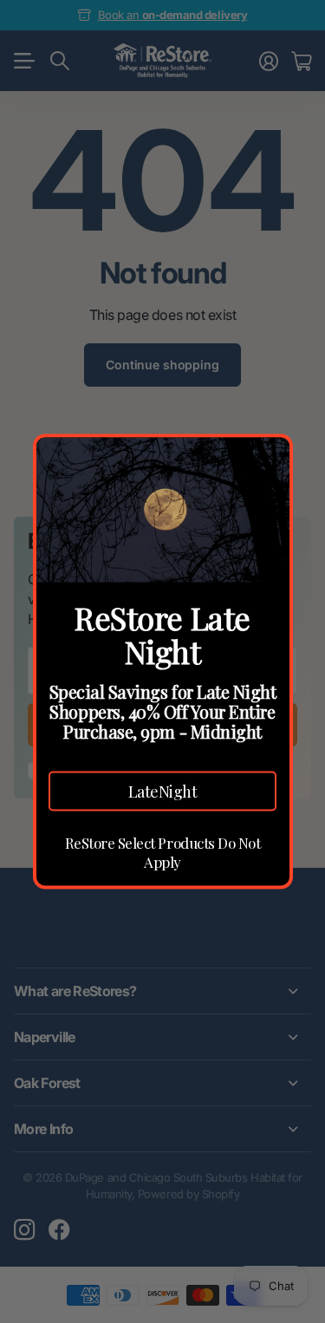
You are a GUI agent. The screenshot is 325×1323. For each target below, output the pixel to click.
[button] (162, 791)
